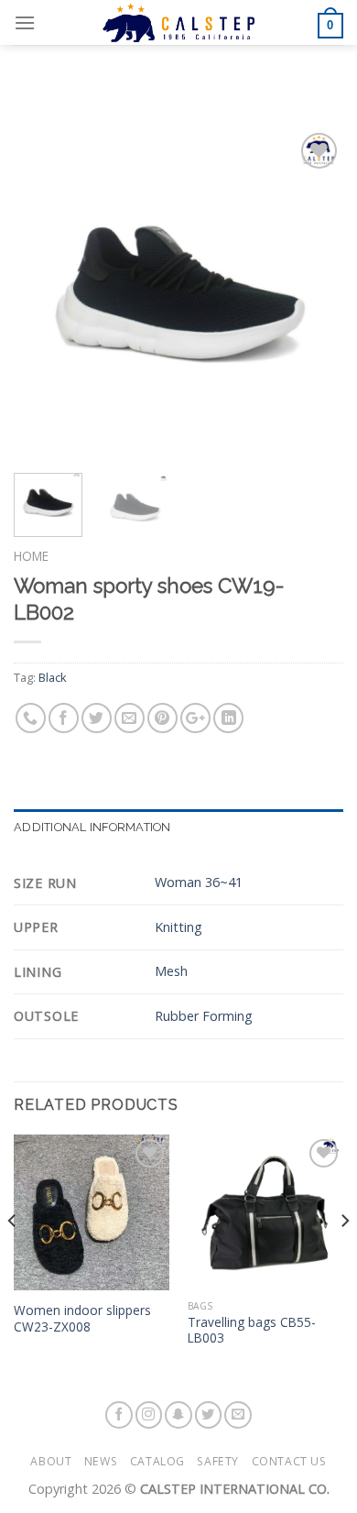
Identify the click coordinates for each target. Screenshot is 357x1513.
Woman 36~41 (199, 882)
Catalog (157, 1461)
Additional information (92, 827)
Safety (218, 1461)
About (50, 1461)
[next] (314, 293)
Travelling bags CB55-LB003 (252, 1330)
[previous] (43, 293)
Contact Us (289, 1461)
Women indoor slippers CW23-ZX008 (82, 1318)
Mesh (171, 971)
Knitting (178, 927)
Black (52, 677)
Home (31, 556)
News (100, 1461)
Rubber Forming (204, 1016)
